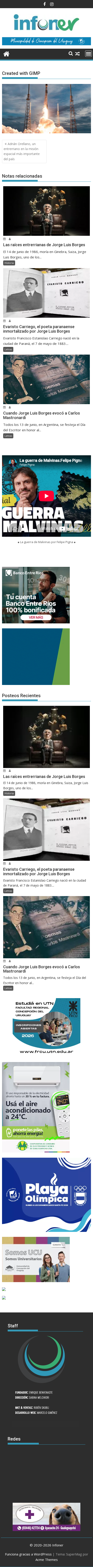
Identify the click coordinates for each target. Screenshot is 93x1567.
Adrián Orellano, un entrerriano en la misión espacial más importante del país (22, 151)
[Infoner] (6, 53)
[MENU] (88, 53)
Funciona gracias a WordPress (28, 1554)
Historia (9, 263)
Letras (8, 349)
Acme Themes (46, 1559)
